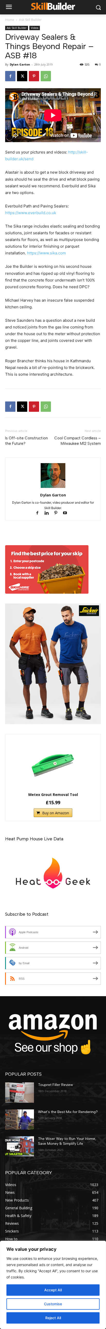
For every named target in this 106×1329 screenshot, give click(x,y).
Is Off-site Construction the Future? (26, 441)
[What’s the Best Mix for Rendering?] (19, 1119)
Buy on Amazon (55, 812)
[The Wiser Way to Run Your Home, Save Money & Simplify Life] (19, 1146)
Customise (53, 1304)
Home (9, 20)
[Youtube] (67, 513)
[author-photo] (53, 488)
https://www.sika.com (46, 253)
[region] (53, 1285)
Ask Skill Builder (30, 20)
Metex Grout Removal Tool (53, 794)
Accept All (53, 1290)
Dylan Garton (20, 64)
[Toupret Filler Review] (19, 1092)
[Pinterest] (34, 76)
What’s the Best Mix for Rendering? (68, 1112)
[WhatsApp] (46, 76)
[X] (22, 76)
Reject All (53, 1318)
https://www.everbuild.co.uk (30, 212)
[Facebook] (10, 76)
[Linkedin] (49, 513)
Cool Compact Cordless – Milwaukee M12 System (77, 441)
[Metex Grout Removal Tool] (53, 764)
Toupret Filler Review (55, 1085)
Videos (34, 28)
